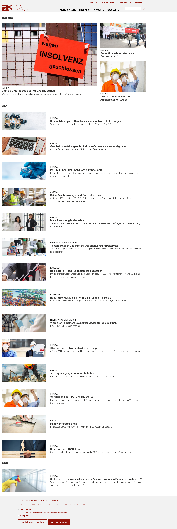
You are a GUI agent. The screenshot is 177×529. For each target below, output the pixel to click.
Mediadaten (125, 2)
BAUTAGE (94, 2)
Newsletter (113, 10)
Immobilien (55, 268)
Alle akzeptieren (59, 522)
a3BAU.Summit (109, 2)
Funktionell (25, 509)
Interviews (85, 10)
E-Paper (139, 2)
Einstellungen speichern (33, 522)
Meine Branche (68, 10)
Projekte (98, 10)
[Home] (15, 8)
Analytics (24, 515)
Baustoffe (55, 295)
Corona (5, 88)
